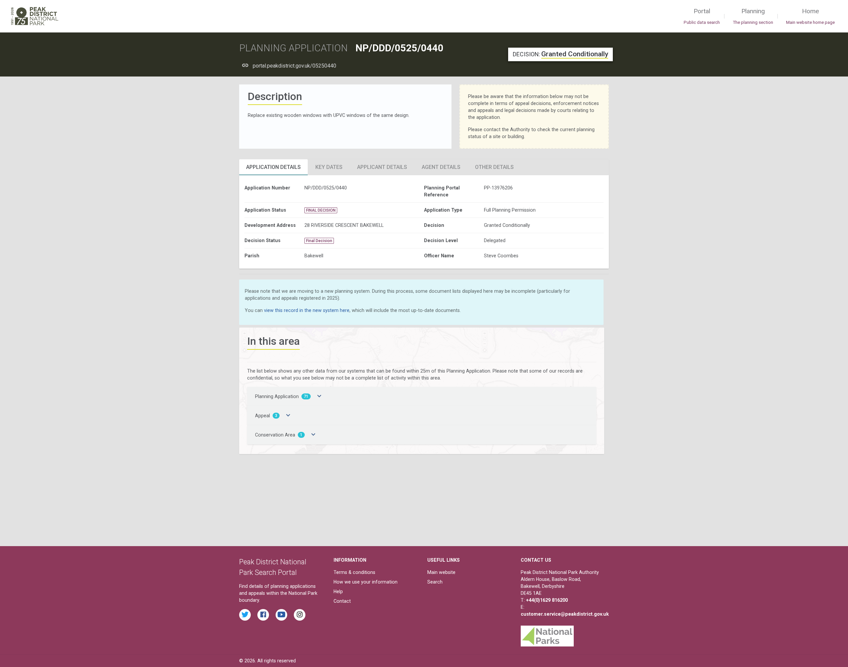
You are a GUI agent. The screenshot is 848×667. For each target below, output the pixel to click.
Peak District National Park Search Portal (272, 567)
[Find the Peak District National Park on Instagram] (299, 615)
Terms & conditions (354, 572)
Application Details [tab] (273, 167)
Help (338, 591)
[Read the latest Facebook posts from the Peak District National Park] (263, 615)
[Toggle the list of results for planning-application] (319, 396)
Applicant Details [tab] (382, 167)
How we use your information (366, 582)
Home (810, 16)
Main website (441, 572)
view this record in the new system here (306, 310)
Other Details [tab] (494, 167)
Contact (342, 601)
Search (435, 582)
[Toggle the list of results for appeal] (288, 416)
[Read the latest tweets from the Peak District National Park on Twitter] (245, 615)
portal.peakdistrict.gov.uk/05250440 (294, 66)
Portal (702, 16)
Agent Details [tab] (441, 167)
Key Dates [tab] (329, 167)
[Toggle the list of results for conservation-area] (313, 435)
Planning (753, 16)
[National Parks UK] (547, 634)
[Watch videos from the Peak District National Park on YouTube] (281, 615)
